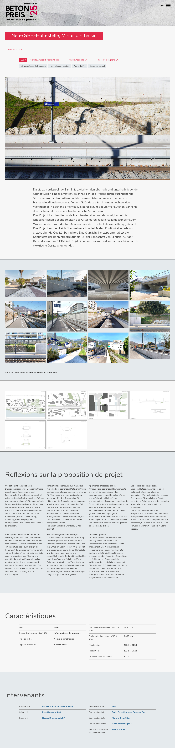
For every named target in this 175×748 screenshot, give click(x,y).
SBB (114, 707)
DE (157, 5)
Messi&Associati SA (51, 712)
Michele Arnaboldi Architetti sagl (57, 707)
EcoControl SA (119, 730)
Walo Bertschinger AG (122, 724)
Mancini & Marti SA (121, 718)
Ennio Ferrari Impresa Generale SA (128, 712)
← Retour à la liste (13, 50)
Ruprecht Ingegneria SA (53, 718)
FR (162, 5)
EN (152, 5)
